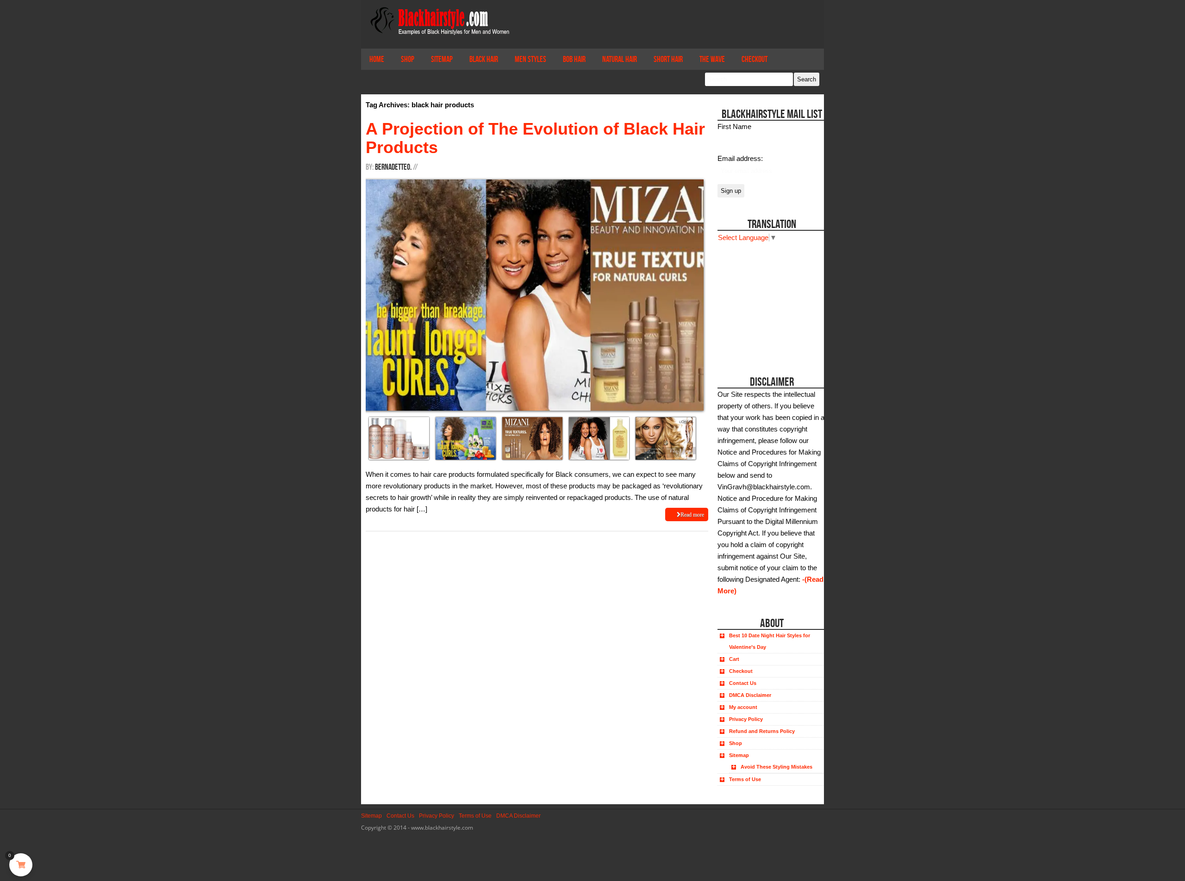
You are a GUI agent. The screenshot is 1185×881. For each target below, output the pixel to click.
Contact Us (742, 683)
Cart (734, 659)
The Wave (712, 59)
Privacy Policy (746, 719)
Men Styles (530, 59)
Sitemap (442, 59)
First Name (734, 126)
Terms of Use (745, 779)
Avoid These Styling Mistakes (776, 767)
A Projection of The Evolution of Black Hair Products (535, 138)
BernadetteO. (393, 167)
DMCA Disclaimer (750, 695)
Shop (407, 59)
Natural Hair (619, 59)
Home (376, 59)
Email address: (740, 158)
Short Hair (668, 59)
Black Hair (483, 59)
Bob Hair (574, 59)
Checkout (754, 59)
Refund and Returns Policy (762, 731)
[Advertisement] (769, 301)
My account (743, 707)
